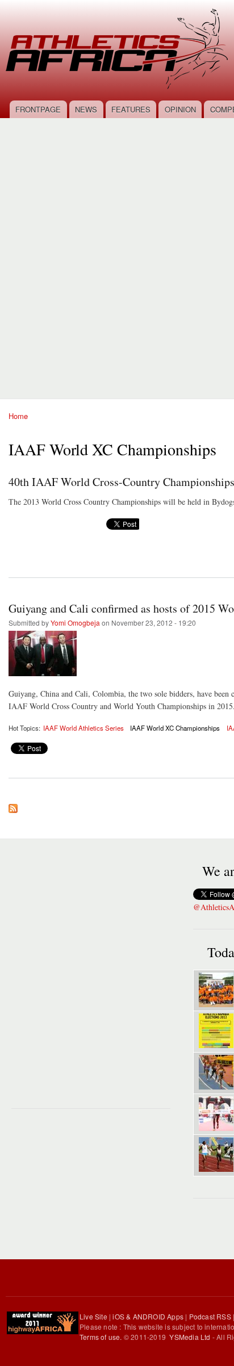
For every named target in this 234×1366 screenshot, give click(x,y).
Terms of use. (102, 1337)
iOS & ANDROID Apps (147, 1316)
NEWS (86, 109)
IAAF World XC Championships (175, 727)
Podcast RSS (210, 1316)
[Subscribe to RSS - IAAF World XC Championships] (13, 805)
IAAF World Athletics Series (83, 727)
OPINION (180, 109)
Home (18, 415)
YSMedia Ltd (189, 1337)
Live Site (93, 1316)
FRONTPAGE (38, 109)
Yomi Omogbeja (75, 622)
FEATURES (131, 109)
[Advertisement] (117, 252)
